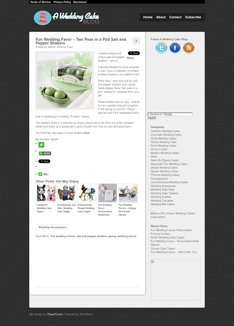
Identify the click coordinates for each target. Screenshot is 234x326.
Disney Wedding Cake (163, 142)
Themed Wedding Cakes (165, 175)
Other (154, 156)
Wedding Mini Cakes (163, 204)
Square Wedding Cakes (164, 171)
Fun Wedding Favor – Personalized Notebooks (105, 209)
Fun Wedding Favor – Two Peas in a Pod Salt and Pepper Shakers (81, 41)
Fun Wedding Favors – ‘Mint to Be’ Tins (174, 252)
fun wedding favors (63, 236)
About (161, 17)
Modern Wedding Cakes (165, 153)
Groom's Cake (159, 149)
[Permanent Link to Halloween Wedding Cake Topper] (46, 201)
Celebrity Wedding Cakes (165, 131)
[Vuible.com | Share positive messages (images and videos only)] (41, 146)
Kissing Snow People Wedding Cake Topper (86, 208)
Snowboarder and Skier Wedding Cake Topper (66, 208)
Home (147, 17)
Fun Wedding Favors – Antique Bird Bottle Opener (127, 209)
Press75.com (55, 314)
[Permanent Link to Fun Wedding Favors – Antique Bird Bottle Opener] (128, 201)
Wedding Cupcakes (162, 200)
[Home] (65, 25)
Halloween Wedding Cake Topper (44, 208)
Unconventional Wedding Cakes (169, 182)
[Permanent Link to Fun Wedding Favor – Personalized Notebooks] (107, 201)
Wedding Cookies (161, 197)
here (86, 133)
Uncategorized (159, 178)
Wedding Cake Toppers (164, 193)
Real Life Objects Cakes (165, 160)
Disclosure (79, 2)
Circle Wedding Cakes (163, 138)
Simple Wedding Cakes (164, 167)
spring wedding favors (122, 236)
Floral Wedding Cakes (163, 145)
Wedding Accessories (52, 227)
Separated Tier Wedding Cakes (169, 164)
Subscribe (193, 17)
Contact (175, 17)
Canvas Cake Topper (163, 248)
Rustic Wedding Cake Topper (168, 237)
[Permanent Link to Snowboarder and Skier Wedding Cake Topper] (66, 201)
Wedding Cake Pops (162, 189)
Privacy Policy (62, 2)
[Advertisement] (87, 262)
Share (130, 58)
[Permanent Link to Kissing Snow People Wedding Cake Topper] (87, 201)
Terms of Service (40, 2)
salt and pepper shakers (92, 236)
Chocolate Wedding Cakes (166, 134)
